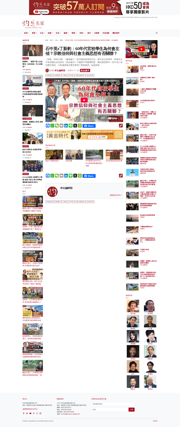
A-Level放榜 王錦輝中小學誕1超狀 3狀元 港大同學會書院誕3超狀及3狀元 (32, 179)
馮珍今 (142, 70)
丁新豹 (65, 75)
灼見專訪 (25, 88)
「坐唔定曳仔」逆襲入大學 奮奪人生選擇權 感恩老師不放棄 (148, 114)
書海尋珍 (25, 58)
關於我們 (116, 33)
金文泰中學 (90, 75)
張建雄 (142, 217)
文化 (41, 33)
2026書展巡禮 (27, 118)
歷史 (61, 40)
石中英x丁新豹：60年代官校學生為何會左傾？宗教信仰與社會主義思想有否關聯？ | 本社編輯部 (91, 40)
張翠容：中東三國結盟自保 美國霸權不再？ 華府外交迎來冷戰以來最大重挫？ (32, 229)
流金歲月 (85, 70)
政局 (26, 33)
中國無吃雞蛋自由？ (146, 226)
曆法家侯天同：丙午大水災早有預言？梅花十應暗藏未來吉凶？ (32, 283)
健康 (65, 33)
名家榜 (96, 33)
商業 (73, 33)
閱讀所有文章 (115, 195)
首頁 (46, 40)
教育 (33, 33)
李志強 (142, 251)
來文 (141, 242)
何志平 (142, 102)
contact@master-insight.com (70, 414)
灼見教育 (25, 146)
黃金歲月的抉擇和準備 (147, 215)
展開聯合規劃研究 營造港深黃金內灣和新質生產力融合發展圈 (148, 159)
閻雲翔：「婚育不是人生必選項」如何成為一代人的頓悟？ (32, 64)
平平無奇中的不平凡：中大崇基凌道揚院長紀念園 (94, 163)
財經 (49, 33)
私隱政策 (155, 421)
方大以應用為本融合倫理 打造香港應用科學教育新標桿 (32, 94)
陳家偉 (142, 93)
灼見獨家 (57, 75)
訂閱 (131, 410)
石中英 (71, 75)
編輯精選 (28, 69)
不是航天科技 (144, 249)
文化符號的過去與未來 (147, 100)
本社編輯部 (59, 70)
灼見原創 (49, 75)
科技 (81, 33)
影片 (89, 33)
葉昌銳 (142, 81)
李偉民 (142, 288)
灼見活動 (106, 33)
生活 (57, 33)
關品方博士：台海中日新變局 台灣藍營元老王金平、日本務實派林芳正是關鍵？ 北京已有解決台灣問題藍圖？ (148, 138)
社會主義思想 (80, 75)
